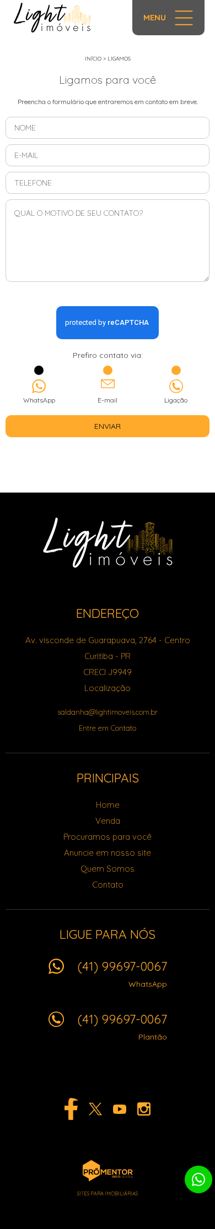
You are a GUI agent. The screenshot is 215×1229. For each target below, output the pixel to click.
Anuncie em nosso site (107, 852)
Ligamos (119, 58)
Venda (107, 820)
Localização (107, 688)
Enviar (107, 426)
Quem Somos (107, 868)
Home (108, 805)
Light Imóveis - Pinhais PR (108, 542)
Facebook (71, 1109)
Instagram (144, 1109)
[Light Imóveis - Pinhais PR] (56, 17)
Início (93, 58)
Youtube (120, 1109)
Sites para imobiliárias (107, 1193)
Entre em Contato (107, 728)
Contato (107, 884)
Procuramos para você (107, 836)
